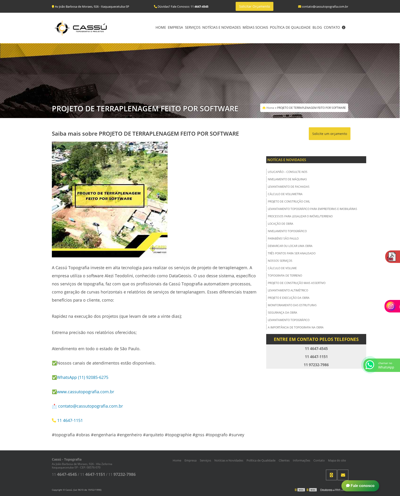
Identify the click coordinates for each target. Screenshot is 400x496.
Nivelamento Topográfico (287, 231)
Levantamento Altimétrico (288, 290)
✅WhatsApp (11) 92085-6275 (80, 377)
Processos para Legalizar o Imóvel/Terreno (300, 216)
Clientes (284, 460)
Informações (301, 460)
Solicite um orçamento (329, 133)
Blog (317, 27)
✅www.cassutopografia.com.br (83, 391)
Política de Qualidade (290, 27)
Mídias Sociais (255, 27)
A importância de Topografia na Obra (296, 327)
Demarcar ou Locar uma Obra (290, 246)
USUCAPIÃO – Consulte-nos (287, 172)
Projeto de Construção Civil (289, 201)
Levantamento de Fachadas (288, 187)
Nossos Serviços (280, 261)
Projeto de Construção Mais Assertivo (296, 283)
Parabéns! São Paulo (283, 238)
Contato (332, 27)
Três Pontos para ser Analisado (292, 253)
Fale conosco (362, 486)
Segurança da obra (282, 313)
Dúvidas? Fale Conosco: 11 (182, 6)
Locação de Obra (280, 224)
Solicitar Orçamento (254, 6)
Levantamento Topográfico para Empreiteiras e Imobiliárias (312, 209)
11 (64, 474)
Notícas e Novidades (286, 159)
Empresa (175, 27)
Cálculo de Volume (282, 268)
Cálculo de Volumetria (285, 194)
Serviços (192, 27)
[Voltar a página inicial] (81, 27)
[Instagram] (331, 475)
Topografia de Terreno (285, 276)
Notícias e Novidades (221, 27)
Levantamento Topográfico (288, 320)
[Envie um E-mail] (343, 475)
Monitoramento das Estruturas (292, 305)
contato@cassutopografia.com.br (90, 406)
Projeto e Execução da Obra (288, 298)
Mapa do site (337, 460)
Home (161, 27)
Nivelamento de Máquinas (287, 179)
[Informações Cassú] (343, 28)
